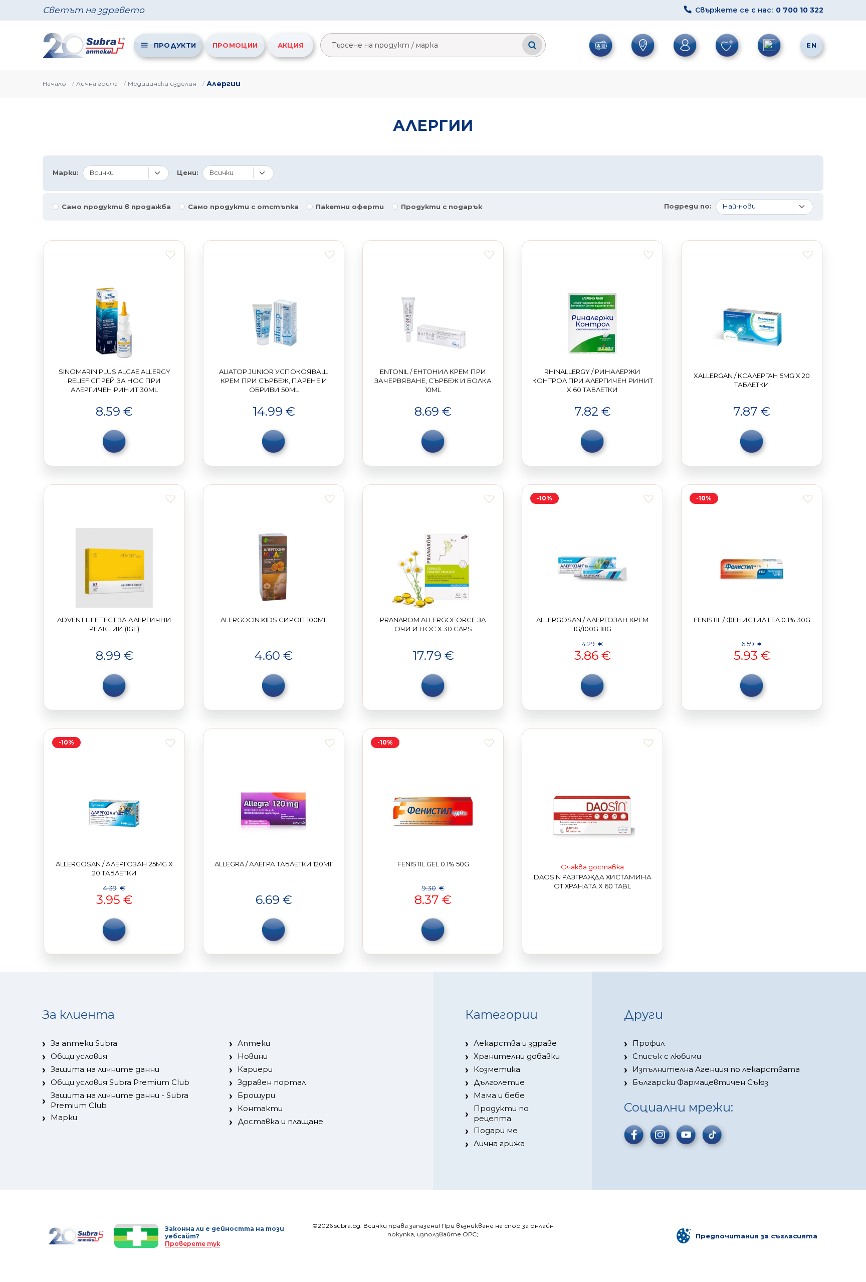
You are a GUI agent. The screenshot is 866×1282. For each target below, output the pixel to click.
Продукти (175, 45)
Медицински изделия (162, 83)
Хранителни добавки (517, 1056)
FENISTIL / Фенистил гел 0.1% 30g (752, 620)
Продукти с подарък (441, 207)
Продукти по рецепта (501, 1113)
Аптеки (254, 1043)
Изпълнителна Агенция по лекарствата (716, 1069)
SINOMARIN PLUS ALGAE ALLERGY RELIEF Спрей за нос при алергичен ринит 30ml (114, 380)
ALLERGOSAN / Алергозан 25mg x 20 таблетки (114, 868)
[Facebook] (634, 1135)
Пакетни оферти (350, 207)
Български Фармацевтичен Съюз (700, 1082)
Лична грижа (97, 83)
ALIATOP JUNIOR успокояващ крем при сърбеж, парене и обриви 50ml (273, 380)
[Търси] (532, 45)
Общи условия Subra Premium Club (120, 1082)
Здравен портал (272, 1082)
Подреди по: (688, 206)
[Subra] (85, 45)
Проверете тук (192, 1243)
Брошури (256, 1095)
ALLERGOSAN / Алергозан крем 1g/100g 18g (592, 624)
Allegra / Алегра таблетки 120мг (273, 864)
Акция (291, 45)
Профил (648, 1043)
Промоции (235, 45)
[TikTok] (712, 1135)
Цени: (187, 172)
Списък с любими (666, 1056)
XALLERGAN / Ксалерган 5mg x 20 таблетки (752, 380)
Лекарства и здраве (515, 1043)
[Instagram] (660, 1135)
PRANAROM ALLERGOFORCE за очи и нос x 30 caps (433, 624)
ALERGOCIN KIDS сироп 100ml (274, 620)
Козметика (497, 1069)
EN (811, 45)
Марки (64, 1117)
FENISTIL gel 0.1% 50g (433, 864)
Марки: (66, 172)
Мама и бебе (499, 1095)
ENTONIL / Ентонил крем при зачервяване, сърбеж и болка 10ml (433, 380)
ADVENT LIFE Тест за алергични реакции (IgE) (114, 624)
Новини (253, 1056)
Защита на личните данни (105, 1069)
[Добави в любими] (170, 254)
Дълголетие (499, 1082)
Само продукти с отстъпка (243, 207)
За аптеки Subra (84, 1043)
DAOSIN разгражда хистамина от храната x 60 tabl (593, 881)
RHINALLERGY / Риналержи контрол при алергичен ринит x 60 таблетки (592, 380)
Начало (54, 83)
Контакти (260, 1108)
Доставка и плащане (280, 1121)
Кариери (255, 1069)
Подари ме (496, 1130)
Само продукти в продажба (116, 207)
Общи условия (79, 1056)
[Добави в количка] (114, 441)
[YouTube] (686, 1135)
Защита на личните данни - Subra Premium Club (119, 1100)
